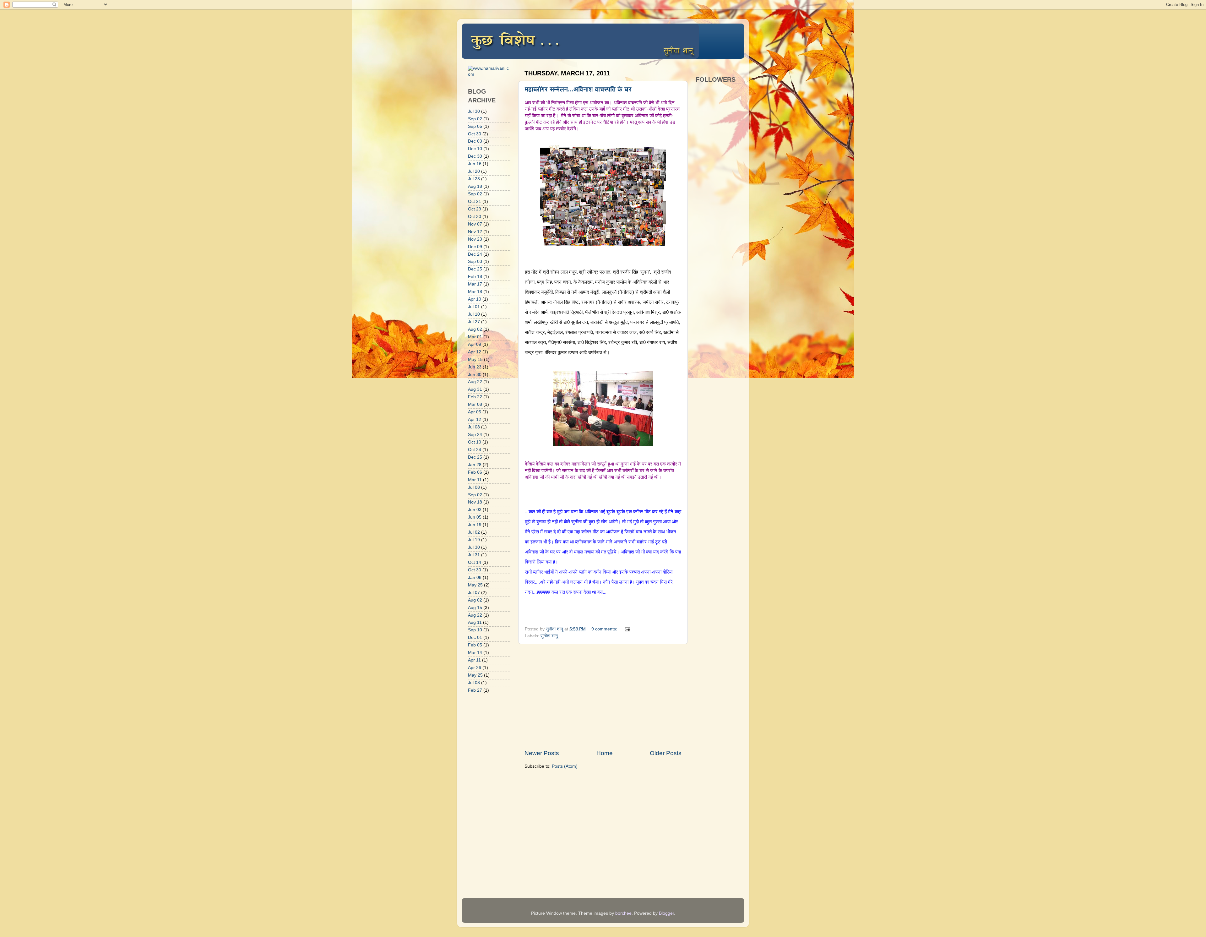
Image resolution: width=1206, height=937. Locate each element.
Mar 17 (475, 284)
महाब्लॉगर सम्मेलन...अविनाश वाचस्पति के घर (578, 89)
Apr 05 (474, 412)
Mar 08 (475, 404)
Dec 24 (475, 254)
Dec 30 (475, 156)
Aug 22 (475, 381)
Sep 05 (475, 126)
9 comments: (604, 629)
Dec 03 (475, 141)
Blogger (666, 913)
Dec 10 (475, 148)
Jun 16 (474, 163)
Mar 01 (475, 337)
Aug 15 (475, 607)
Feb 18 (475, 276)
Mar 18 (475, 291)
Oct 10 (474, 442)
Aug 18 (475, 186)
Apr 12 (474, 352)
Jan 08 (474, 577)
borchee (623, 913)
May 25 (475, 585)
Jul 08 (474, 427)
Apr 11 (474, 660)
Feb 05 (475, 645)
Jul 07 (474, 592)
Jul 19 (474, 539)
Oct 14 (474, 562)
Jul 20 (474, 171)
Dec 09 (475, 246)
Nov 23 (475, 239)
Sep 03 (475, 261)
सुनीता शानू (549, 636)
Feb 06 (475, 472)
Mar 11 (475, 479)
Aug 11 (475, 622)
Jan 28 (474, 464)
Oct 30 (474, 134)
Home (604, 753)
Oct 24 (474, 449)
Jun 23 (474, 367)
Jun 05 (474, 517)
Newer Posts (541, 753)
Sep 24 (475, 434)
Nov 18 (475, 502)
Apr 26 (474, 667)
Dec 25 (475, 269)
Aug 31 (475, 389)
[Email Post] (627, 629)
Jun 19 (474, 524)
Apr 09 (474, 344)
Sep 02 (475, 119)
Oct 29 (474, 209)
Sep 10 (475, 630)
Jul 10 (474, 314)
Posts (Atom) (565, 766)
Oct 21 (474, 201)
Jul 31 (474, 555)
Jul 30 (474, 111)
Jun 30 (474, 374)
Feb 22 (475, 397)
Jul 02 (474, 532)
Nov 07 (475, 224)
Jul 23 (474, 179)
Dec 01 (475, 637)
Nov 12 (475, 231)
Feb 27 (475, 690)
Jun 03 (474, 509)
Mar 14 (475, 652)
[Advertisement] (603, 697)
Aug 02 (475, 329)
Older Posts (666, 753)
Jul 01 (474, 306)
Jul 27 (474, 321)
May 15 (475, 359)
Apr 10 (474, 299)
